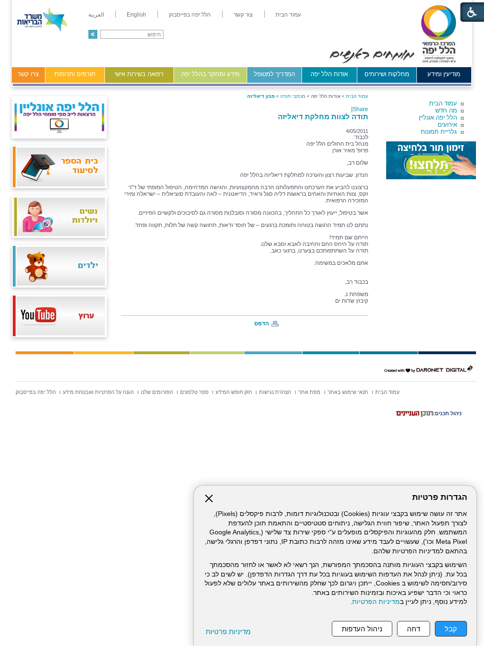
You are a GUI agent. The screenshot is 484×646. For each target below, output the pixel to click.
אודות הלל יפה (329, 74)
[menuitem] (288, 14)
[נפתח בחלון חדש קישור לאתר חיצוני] (431, 160)
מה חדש (446, 110)
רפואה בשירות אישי (139, 74)
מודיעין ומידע (443, 74)
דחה (413, 629)
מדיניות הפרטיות (376, 601)
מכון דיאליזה (261, 96)
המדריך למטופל (274, 74)
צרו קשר (28, 74)
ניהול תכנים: (447, 413)
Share (360, 109)
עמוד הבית (443, 103)
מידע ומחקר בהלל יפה (210, 74)
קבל (451, 629)
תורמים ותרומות (74, 74)
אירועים (447, 124)
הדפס (261, 323)
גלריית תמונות (439, 131)
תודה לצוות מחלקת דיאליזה (323, 117)
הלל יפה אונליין (438, 117)
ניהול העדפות (362, 629)
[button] (92, 34)
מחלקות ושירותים (386, 74)
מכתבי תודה (292, 96)
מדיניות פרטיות (228, 632)
